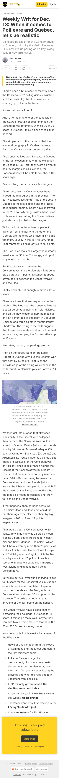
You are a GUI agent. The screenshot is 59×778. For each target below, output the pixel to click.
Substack (17, 774)
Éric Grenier (15, 58)
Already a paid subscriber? (29, 746)
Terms (34, 763)
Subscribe (41, 4)
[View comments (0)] (16, 68)
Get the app (41, 769)
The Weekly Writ (12, 13)
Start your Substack (23, 769)
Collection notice (46, 763)
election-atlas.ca (29, 424)
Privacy (28, 763)
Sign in (52, 4)
